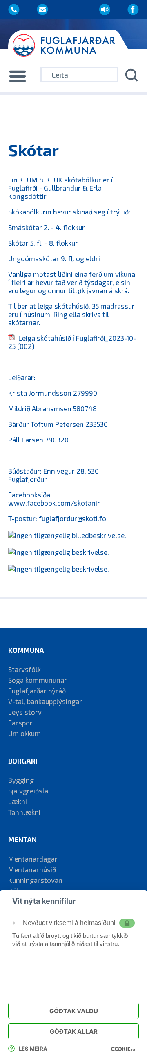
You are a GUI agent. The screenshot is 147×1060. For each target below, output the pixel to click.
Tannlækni (24, 812)
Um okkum (24, 733)
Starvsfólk (24, 669)
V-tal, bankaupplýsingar (45, 701)
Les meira (33, 1048)
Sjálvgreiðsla (28, 790)
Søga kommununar (37, 680)
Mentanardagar (33, 859)
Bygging (21, 780)
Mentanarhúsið (32, 869)
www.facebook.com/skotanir (54, 503)
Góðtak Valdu (73, 1011)
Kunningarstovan (35, 880)
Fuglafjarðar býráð (37, 690)
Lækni (17, 801)
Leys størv (25, 712)
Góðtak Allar (74, 1031)
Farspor (20, 722)
